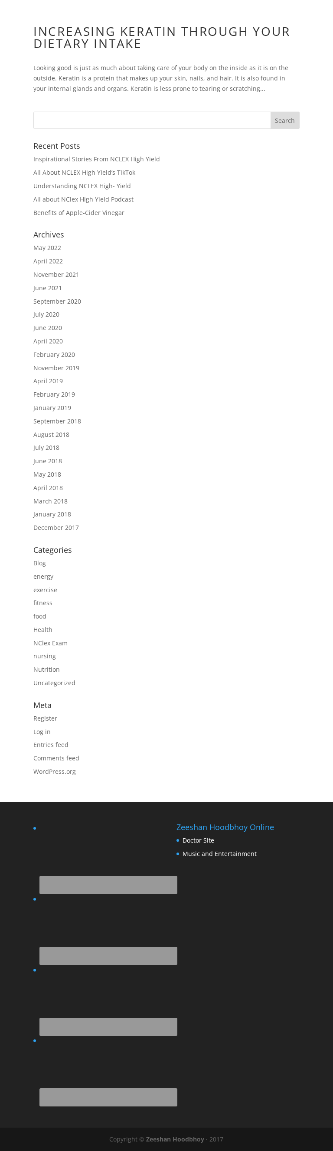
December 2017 (56, 527)
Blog (39, 563)
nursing (44, 656)
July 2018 (46, 447)
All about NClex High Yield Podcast (83, 199)
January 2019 (52, 408)
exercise (45, 590)
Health (42, 629)
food (39, 616)
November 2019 (56, 368)
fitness (42, 603)
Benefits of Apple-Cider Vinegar (78, 212)
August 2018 (51, 434)
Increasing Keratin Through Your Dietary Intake (162, 37)
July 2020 (46, 314)
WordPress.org (54, 771)
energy (43, 576)
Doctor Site (198, 840)
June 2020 (47, 328)
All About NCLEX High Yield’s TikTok (84, 172)
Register (45, 718)
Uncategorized (54, 683)
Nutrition (46, 669)
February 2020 (54, 354)
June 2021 (47, 288)
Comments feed (56, 758)
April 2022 (48, 261)
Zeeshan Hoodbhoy (175, 1139)
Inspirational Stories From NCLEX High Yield (96, 159)
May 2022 (47, 248)
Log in (42, 732)
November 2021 (56, 274)
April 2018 (48, 488)
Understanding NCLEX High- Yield (82, 186)
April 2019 (48, 381)
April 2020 (48, 341)
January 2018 (52, 514)
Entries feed (51, 745)
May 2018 (47, 474)
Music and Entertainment (220, 854)
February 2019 (54, 394)
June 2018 (47, 461)
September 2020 (57, 301)
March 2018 (50, 501)
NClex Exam (50, 643)
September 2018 (57, 421)
